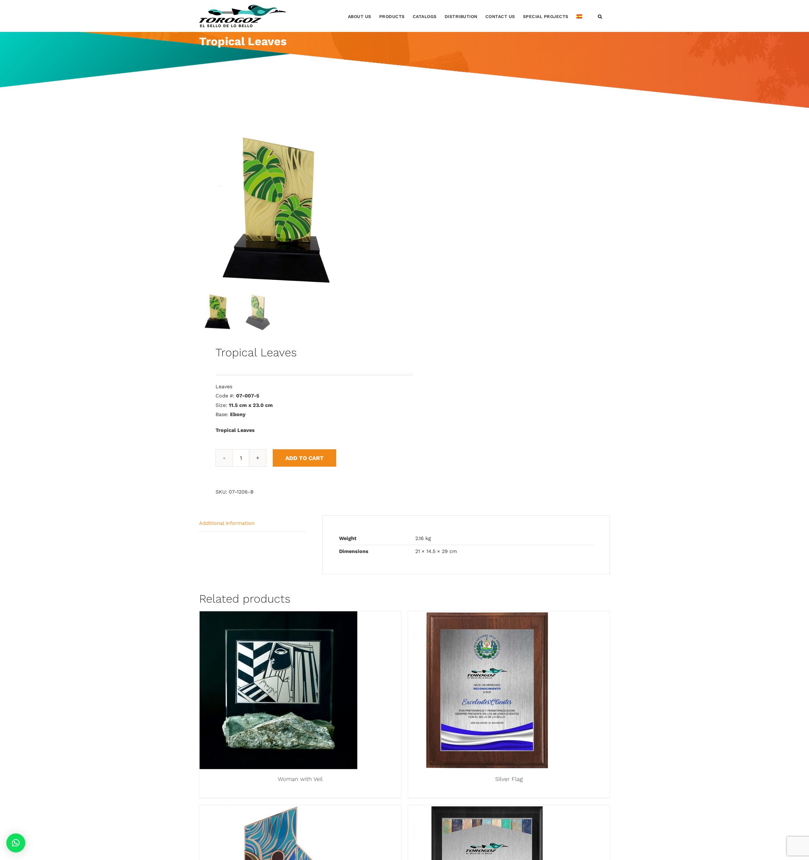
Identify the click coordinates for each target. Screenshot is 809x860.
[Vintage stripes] (487, 810)
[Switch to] (579, 16)
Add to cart (304, 458)
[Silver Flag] (487, 616)
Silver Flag (509, 779)
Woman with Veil (300, 779)
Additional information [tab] (227, 523)
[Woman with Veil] (278, 616)
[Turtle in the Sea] (278, 810)
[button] (600, 16)
